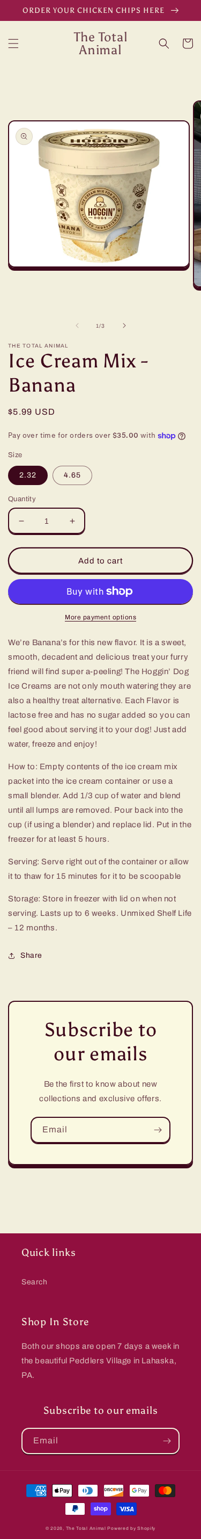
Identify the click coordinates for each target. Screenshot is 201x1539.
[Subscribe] (157, 1130)
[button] (13, 43)
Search (34, 1282)
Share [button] (31, 955)
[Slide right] (124, 325)
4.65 (72, 475)
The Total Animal (86, 1528)
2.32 (27, 475)
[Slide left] (77, 325)
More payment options (100, 617)
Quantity (22, 499)
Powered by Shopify (131, 1528)
